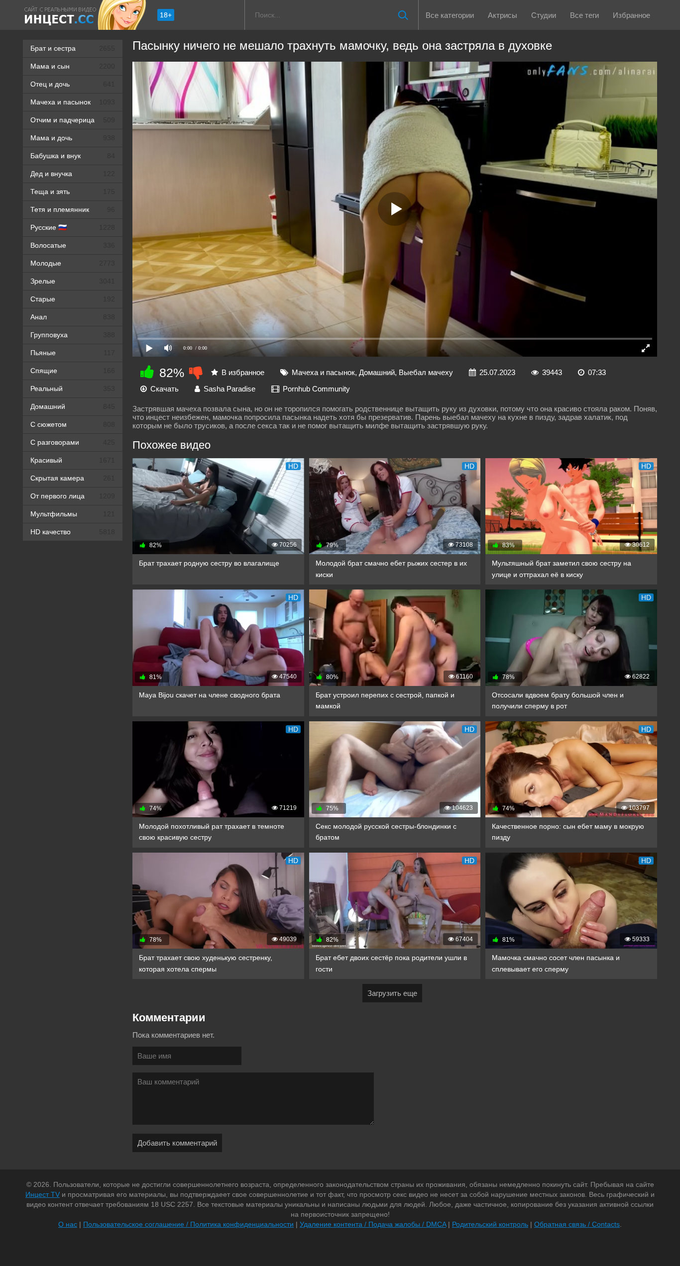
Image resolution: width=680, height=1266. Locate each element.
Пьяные (72, 353)
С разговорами (72, 442)
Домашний (72, 406)
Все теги (584, 15)
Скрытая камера (72, 478)
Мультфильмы (72, 514)
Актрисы (502, 15)
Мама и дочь (72, 138)
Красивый (72, 460)
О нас (67, 1224)
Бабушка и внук (72, 156)
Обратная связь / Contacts (577, 1224)
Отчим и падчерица (72, 120)
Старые (72, 299)
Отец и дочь (72, 84)
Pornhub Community (316, 389)
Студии (543, 15)
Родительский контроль (490, 1224)
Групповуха (72, 335)
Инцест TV (42, 1194)
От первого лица (72, 496)
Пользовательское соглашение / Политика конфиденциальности (188, 1224)
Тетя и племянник (72, 209)
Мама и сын (72, 66)
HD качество (72, 532)
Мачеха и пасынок (72, 102)
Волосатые (72, 245)
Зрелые (72, 281)
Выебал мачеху (426, 372)
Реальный (72, 388)
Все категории (450, 15)
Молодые (72, 263)
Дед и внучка (72, 174)
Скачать (164, 389)
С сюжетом (72, 424)
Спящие (72, 371)
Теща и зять (72, 191)
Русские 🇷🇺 (72, 227)
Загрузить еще (392, 993)
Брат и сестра (72, 48)
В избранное (243, 372)
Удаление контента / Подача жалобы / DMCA (373, 1224)
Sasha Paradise (229, 389)
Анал (72, 317)
